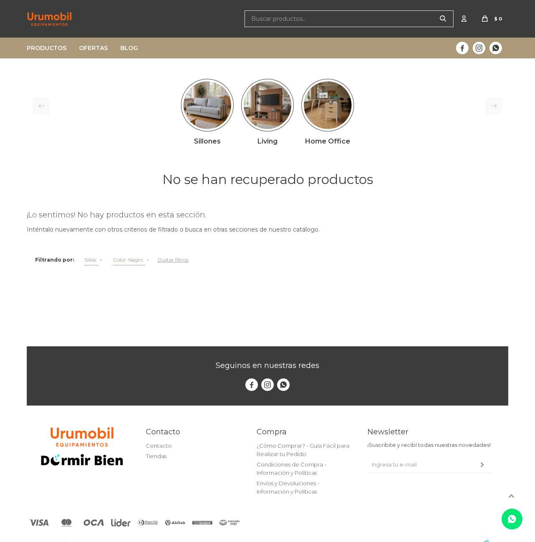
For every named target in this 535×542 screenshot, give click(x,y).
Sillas (90, 260)
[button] (443, 18)
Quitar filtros (173, 260)
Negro (128, 260)
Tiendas (156, 456)
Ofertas (93, 48)
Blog (129, 48)
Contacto (159, 445)
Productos (46, 48)
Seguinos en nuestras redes (267, 365)
